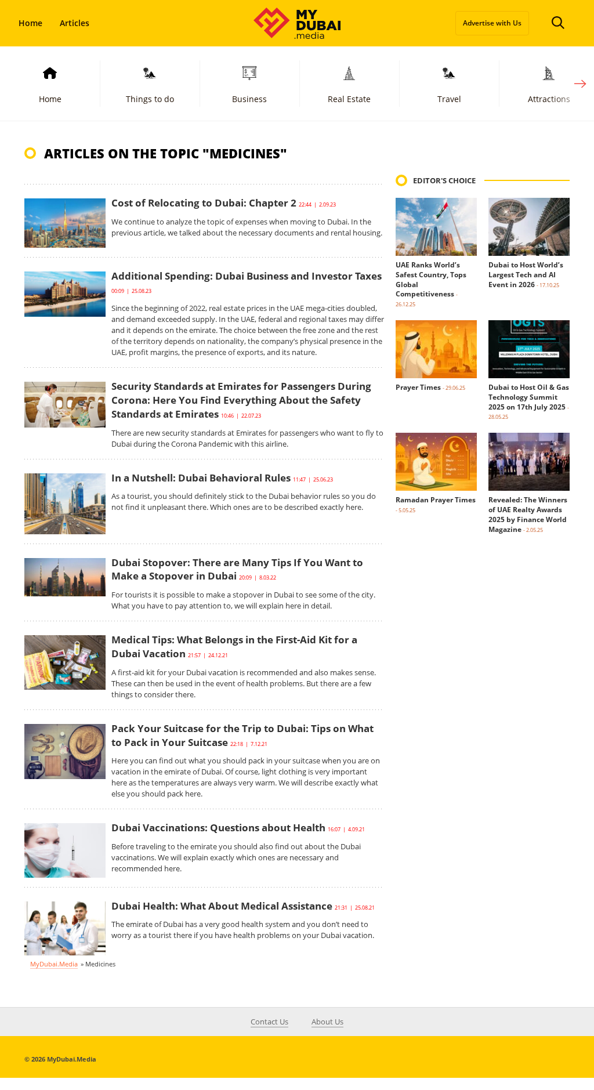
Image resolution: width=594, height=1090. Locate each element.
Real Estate (349, 98)
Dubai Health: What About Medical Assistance (221, 905)
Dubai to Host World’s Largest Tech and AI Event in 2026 (525, 274)
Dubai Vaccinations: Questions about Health (218, 827)
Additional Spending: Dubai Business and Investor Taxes (246, 276)
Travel (449, 98)
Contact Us (269, 1021)
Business (249, 98)
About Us (327, 1021)
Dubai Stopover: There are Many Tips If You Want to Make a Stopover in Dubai (237, 569)
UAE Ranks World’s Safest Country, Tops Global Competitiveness (431, 279)
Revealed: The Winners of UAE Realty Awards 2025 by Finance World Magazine (527, 514)
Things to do (150, 98)
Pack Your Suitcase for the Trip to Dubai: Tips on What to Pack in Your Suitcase (242, 735)
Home (30, 22)
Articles (74, 22)
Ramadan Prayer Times (436, 500)
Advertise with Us (492, 23)
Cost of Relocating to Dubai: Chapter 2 (203, 202)
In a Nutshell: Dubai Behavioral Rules (201, 477)
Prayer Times (418, 387)
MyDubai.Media (54, 963)
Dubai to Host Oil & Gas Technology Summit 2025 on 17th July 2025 (528, 397)
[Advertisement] (483, 751)
